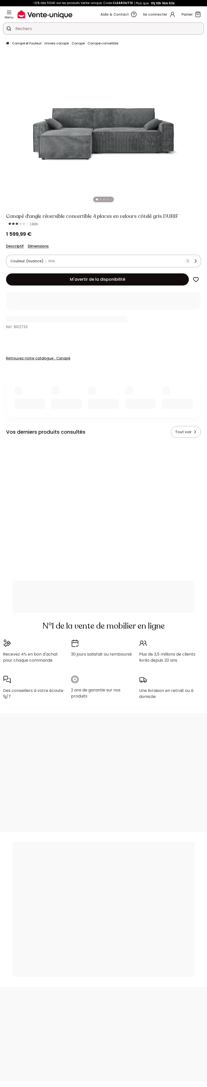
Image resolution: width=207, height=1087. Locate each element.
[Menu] (9, 12)
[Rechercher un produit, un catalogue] (8, 28)
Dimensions (38, 246)
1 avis (34, 224)
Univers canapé (56, 43)
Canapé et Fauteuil (26, 43)
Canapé (78, 43)
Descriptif (15, 246)
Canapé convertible (103, 43)
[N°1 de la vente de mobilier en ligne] (45, 14)
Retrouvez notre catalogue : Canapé (38, 358)
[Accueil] (7, 43)
